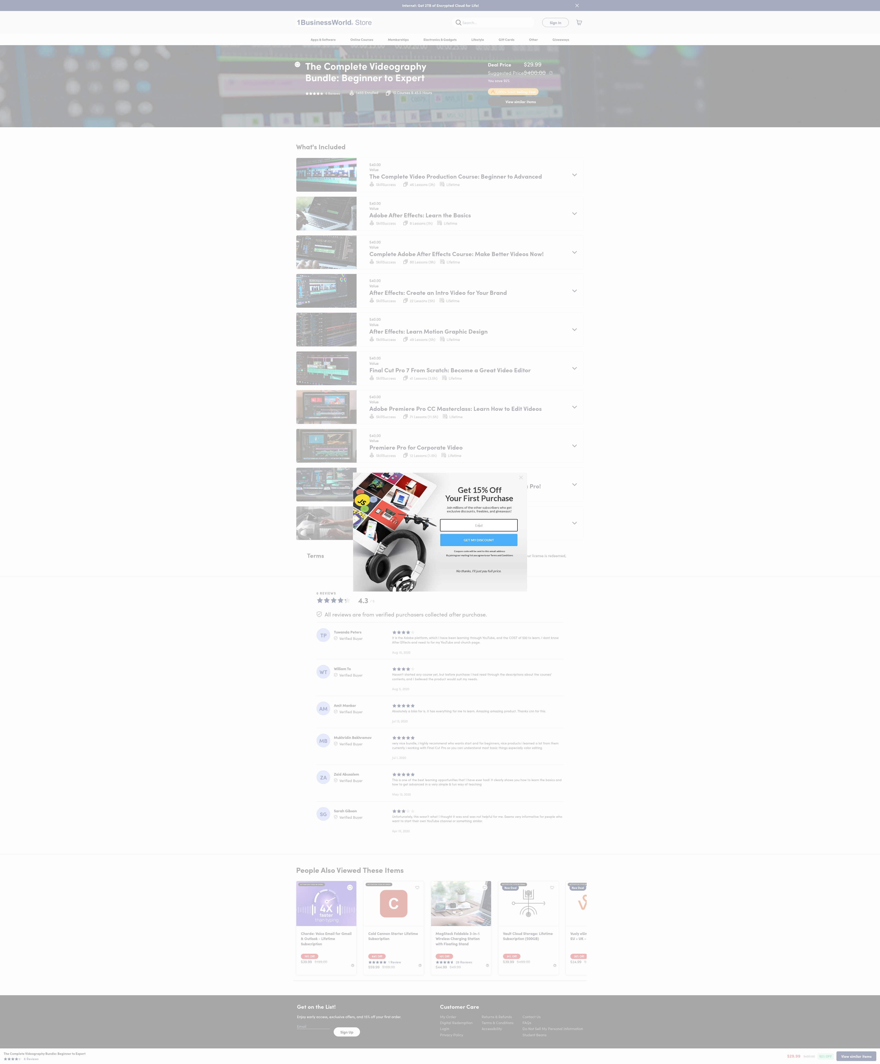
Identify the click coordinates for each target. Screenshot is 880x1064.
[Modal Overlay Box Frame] (440, 532)
